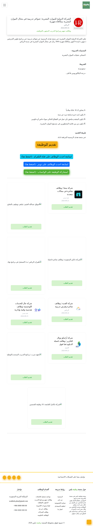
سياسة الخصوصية (60, 503)
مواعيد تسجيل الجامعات (43, 497)
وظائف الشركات (43, 512)
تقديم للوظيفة (46, 144)
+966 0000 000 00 (20, 506)
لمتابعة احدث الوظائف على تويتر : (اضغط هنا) (46, 164)
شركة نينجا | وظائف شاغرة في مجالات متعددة (64, 191)
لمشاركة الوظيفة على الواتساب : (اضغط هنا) (46, 172)
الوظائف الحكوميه (43, 515)
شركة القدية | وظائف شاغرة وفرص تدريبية (64, 305)
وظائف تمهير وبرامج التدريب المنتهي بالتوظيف (53, 31)
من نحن (60, 500)
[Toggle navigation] (4, 5)
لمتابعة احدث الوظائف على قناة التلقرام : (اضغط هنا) (46, 156)
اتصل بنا (60, 509)
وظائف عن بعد (43, 509)
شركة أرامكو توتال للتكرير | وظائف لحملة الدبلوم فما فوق (63, 341)
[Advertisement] (46, 92)
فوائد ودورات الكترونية (43, 506)
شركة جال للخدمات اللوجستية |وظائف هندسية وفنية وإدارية (23, 306)
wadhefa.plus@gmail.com (18, 501)
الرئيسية (60, 497)
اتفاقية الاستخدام (60, 506)
